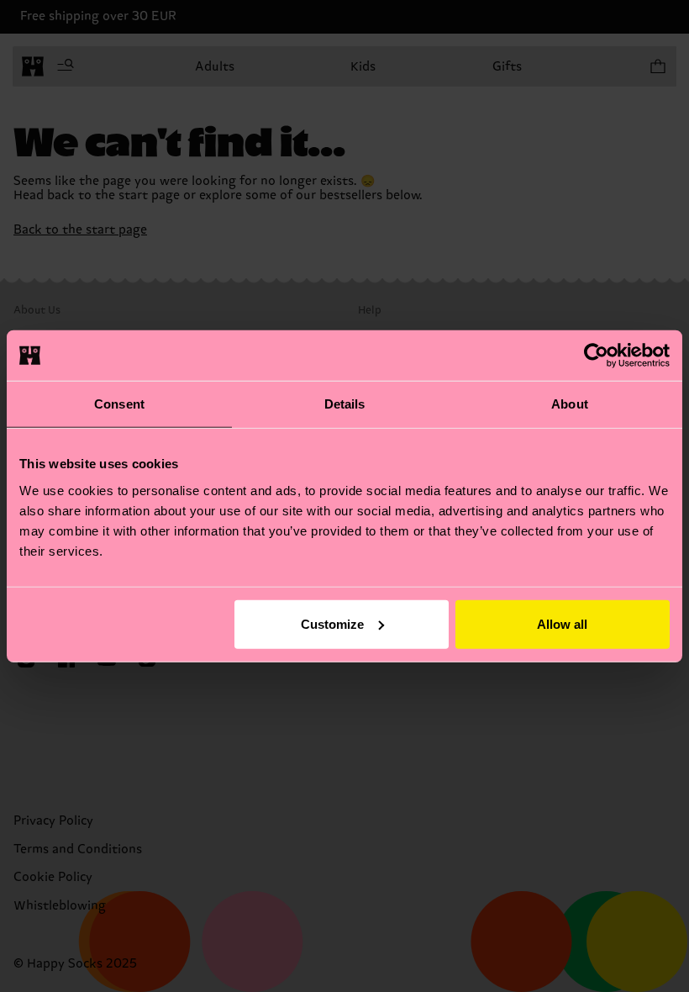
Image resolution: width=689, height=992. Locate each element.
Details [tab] (345, 404)
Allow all (562, 623)
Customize (332, 623)
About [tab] (569, 404)
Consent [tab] (119, 404)
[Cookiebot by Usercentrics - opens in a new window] (596, 355)
